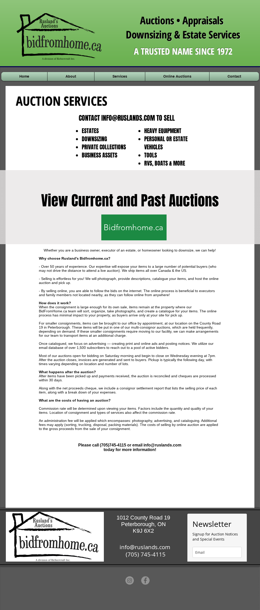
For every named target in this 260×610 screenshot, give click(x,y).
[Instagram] (129, 580)
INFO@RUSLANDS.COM (128, 118)
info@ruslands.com (162, 445)
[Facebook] (145, 580)
